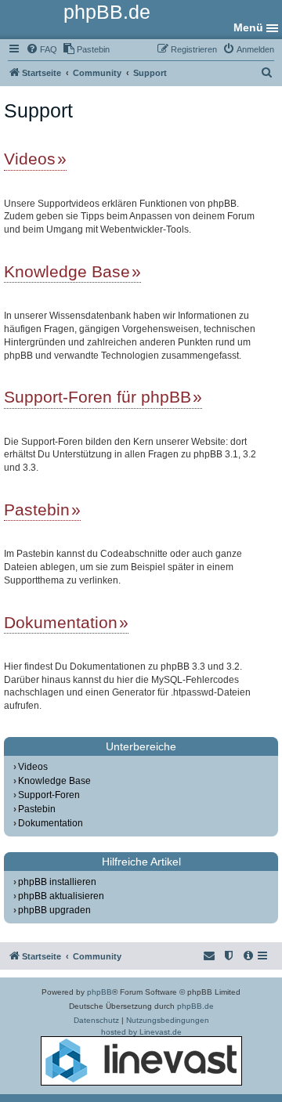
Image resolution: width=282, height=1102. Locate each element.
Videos (30, 159)
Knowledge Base (67, 271)
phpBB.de (195, 1006)
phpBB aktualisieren (61, 896)
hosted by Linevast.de (141, 1032)
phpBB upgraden (54, 910)
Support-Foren (49, 794)
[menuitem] (41, 49)
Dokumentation (61, 622)
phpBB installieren (57, 881)
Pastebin (37, 509)
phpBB (99, 992)
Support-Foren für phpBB (97, 397)
